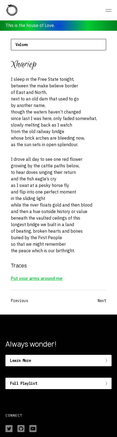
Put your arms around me (37, 278)
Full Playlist (23, 383)
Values (22, 44)
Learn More (20, 360)
